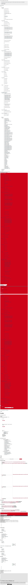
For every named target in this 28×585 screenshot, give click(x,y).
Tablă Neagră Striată (7, 88)
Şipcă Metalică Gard (7, 41)
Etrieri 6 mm (6, 122)
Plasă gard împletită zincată (8, 51)
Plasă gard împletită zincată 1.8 (8, 52)
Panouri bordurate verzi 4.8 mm (8, 33)
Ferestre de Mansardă (7, 110)
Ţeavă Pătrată (6, 156)
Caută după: (3, 407)
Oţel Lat (6, 73)
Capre (5, 123)
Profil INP (6, 79)
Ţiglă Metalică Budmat (7, 107)
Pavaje (6, 444)
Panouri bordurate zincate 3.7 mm (8, 194)
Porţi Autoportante (7, 280)
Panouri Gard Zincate (7, 131)
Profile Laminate (4, 71)
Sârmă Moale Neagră (7, 60)
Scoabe (5, 154)
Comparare (3, 436)
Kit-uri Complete (7, 115)
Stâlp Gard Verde (7, 334)
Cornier (5, 72)
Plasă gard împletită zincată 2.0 (8, 147)
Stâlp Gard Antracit (7, 47)
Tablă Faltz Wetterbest (7, 99)
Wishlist (3, 529)
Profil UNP (6, 82)
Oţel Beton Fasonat (7, 11)
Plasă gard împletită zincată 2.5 (8, 55)
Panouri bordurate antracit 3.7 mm (9, 202)
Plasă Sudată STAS (7, 22)
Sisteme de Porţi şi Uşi (4, 113)
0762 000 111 (8, 171)
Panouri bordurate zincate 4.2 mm (8, 28)
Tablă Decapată (6, 85)
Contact (3, 170)
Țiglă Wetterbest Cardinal (8, 95)
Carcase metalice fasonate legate (8, 124)
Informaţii (3, 541)
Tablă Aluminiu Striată (7, 168)
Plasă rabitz (6, 58)
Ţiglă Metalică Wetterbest (8, 93)
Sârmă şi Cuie (6, 151)
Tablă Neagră (6, 166)
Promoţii (3, 7)
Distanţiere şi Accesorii (7, 312)
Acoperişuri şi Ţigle (7, 128)
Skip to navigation (2, 0)
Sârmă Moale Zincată (7, 152)
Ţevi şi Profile (7, 450)
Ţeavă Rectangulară (7, 234)
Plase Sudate (3, 20)
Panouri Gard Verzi (7, 30)
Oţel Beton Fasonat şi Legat (8, 13)
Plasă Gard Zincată (4, 50)
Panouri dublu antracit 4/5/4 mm (8, 139)
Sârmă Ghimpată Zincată (7, 63)
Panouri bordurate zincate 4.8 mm (8, 29)
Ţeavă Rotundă (6, 70)
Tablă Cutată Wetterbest (7, 388)
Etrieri (5, 14)
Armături (3, 296)
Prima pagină (1, 410)
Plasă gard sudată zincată (7, 57)
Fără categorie (7, 442)
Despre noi (3, 542)
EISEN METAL (4, 3)
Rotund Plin (6, 76)
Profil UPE (6, 83)
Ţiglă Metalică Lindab (7, 101)
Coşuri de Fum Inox (7, 104)
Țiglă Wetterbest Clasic (7, 384)
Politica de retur (3, 535)
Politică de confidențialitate (5, 536)
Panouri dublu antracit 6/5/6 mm (8, 38)
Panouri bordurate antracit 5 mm (8, 325)
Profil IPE (6, 163)
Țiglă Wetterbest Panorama (8, 261)
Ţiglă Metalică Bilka (7, 272)
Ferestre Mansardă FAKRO (8, 278)
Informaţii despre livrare (4, 534)
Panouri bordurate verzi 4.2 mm (8, 32)
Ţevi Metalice (6, 155)
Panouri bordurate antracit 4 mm (8, 138)
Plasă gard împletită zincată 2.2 (8, 54)
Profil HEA (6, 78)
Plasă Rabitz (6, 150)
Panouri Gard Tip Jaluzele (8, 40)
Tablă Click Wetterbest (7, 265)
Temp (6, 449)
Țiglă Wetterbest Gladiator (8, 97)
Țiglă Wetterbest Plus (7, 386)
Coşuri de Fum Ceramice (7, 392)
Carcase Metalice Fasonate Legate (9, 19)
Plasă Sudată (6, 21)
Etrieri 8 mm (6, 16)
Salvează (9, 584)
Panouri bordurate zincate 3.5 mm (8, 27)
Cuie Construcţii (6, 64)
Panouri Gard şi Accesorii (5, 25)
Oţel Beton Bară (6, 8)
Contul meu (3, 169)
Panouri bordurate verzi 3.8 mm (8, 135)
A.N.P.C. (3, 537)
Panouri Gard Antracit (7, 34)
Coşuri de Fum (6, 102)
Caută (12, 407)
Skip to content (6, 0)
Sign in (2, 288)
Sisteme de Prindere (7, 49)
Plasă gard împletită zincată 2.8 (8, 149)
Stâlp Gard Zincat (7, 211)
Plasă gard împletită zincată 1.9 (8, 53)
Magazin (3, 117)
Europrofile (3, 77)
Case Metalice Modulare (4, 92)
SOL (2, 538)
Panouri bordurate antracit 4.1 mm (9, 36)
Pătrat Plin (6, 363)
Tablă (5, 165)
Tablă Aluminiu (6, 89)
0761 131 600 (4, 171)
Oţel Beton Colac (7, 298)
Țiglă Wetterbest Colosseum (8, 263)
